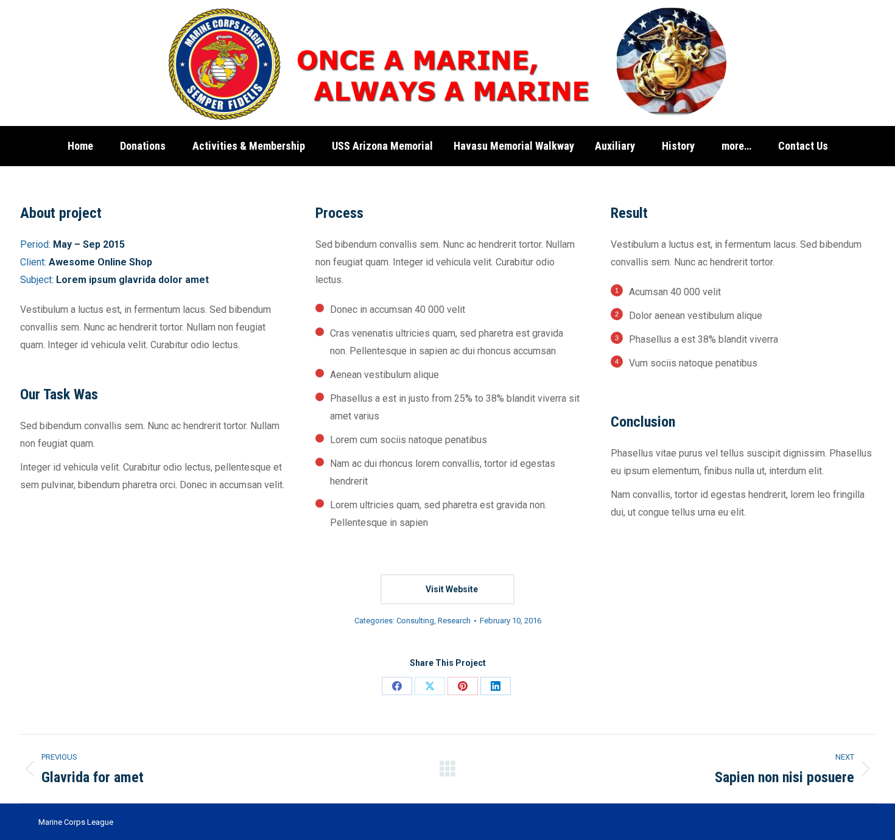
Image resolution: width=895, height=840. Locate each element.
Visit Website (451, 589)
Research (454, 620)
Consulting (415, 620)
